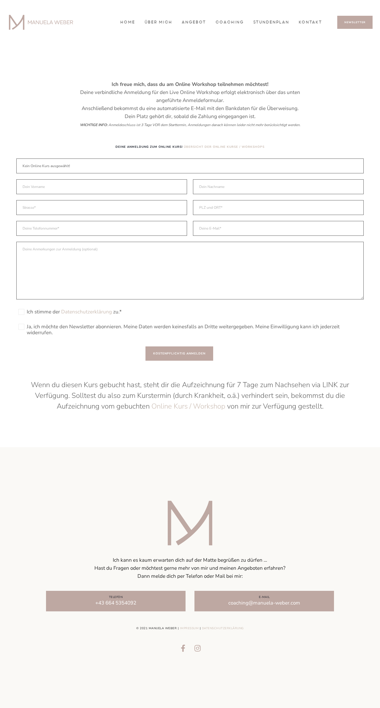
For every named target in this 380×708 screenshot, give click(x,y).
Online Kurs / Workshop (188, 406)
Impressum (189, 628)
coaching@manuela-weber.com (264, 602)
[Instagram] (197, 647)
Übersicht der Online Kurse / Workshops (224, 147)
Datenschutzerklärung (223, 628)
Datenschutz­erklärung (86, 311)
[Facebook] (182, 647)
